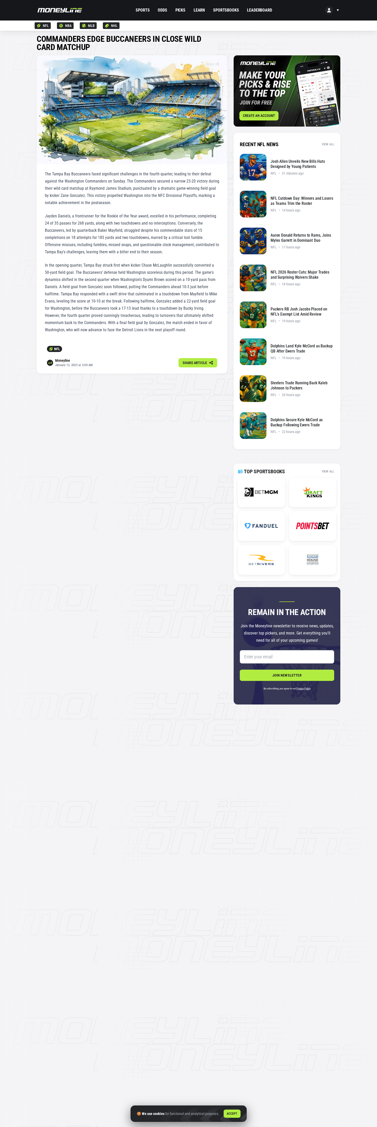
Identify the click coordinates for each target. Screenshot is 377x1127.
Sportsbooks (226, 10)
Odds (162, 10)
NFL (46, 26)
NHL (114, 26)
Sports (143, 10)
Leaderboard (259, 10)
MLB (91, 26)
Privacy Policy (303, 688)
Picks (180, 10)
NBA (68, 26)
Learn (199, 10)
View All (328, 144)
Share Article (195, 363)
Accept (232, 1113)
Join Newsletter (286, 675)
